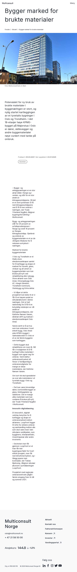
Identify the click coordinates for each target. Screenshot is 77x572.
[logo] (7, 3)
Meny (72, 3)
